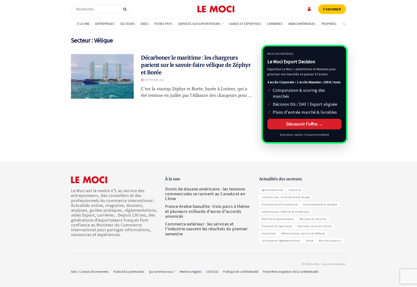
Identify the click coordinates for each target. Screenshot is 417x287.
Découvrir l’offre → (304, 124)
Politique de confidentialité (240, 272)
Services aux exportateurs (199, 23)
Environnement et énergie (320, 204)
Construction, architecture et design (286, 197)
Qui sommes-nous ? (162, 272)
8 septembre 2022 (153, 80)
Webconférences (301, 23)
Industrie (295, 190)
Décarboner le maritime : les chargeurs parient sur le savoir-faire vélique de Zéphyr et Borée (195, 65)
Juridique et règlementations (281, 240)
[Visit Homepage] (215, 9)
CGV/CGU (212, 272)
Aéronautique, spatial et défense (303, 233)
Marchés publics (330, 240)
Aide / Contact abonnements (90, 272)
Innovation (269, 233)
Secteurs (127, 23)
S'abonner (332, 9)
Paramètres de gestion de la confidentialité (290, 272)
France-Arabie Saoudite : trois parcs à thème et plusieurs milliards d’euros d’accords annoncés (207, 211)
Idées (145, 23)
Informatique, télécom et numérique (285, 211)
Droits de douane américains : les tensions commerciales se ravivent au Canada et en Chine (205, 193)
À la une (83, 23)
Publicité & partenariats (128, 272)
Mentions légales (190, 272)
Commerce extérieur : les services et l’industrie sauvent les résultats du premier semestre (206, 228)
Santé (309, 240)
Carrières (275, 23)
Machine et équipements (278, 219)
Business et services (313, 219)
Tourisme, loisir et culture (315, 226)
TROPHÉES (328, 23)
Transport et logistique (277, 226)
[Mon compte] (309, 9)
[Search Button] (126, 9)
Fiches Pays (163, 23)
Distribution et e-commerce (280, 204)
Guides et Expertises (245, 23)
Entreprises (104, 23)
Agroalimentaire (272, 190)
